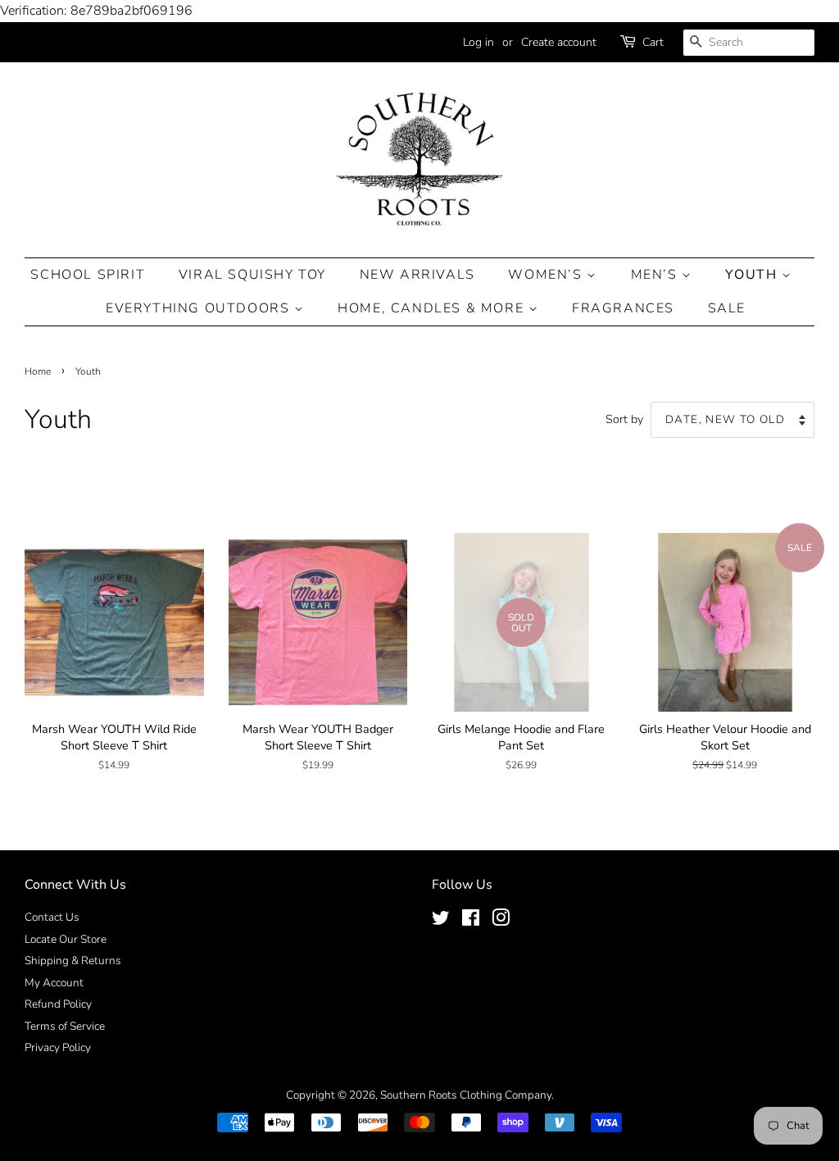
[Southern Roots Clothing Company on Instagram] (501, 921)
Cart (653, 42)
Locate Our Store (66, 939)
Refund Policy (58, 1004)
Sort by (624, 419)
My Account (54, 982)
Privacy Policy (58, 1047)
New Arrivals (417, 275)
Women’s (547, 275)
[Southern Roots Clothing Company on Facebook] (470, 921)
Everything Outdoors (200, 308)
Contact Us (52, 917)
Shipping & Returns (73, 960)
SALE (727, 308)
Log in (478, 42)
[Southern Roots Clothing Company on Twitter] (441, 921)
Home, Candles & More (433, 308)
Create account (558, 42)
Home (38, 371)
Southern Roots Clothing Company (465, 1095)
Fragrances (623, 308)
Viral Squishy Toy (252, 275)
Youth (753, 275)
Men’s (657, 275)
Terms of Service (65, 1026)
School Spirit (87, 275)
